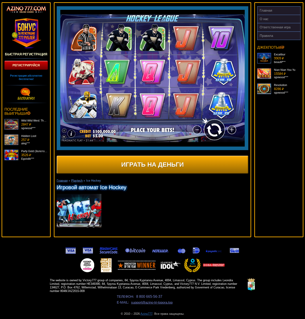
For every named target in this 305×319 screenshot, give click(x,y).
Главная (266, 10)
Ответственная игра (275, 27)
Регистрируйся (26, 65)
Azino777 (146, 313)
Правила (266, 36)
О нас (264, 19)
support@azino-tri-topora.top (152, 302)
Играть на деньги (152, 164)
